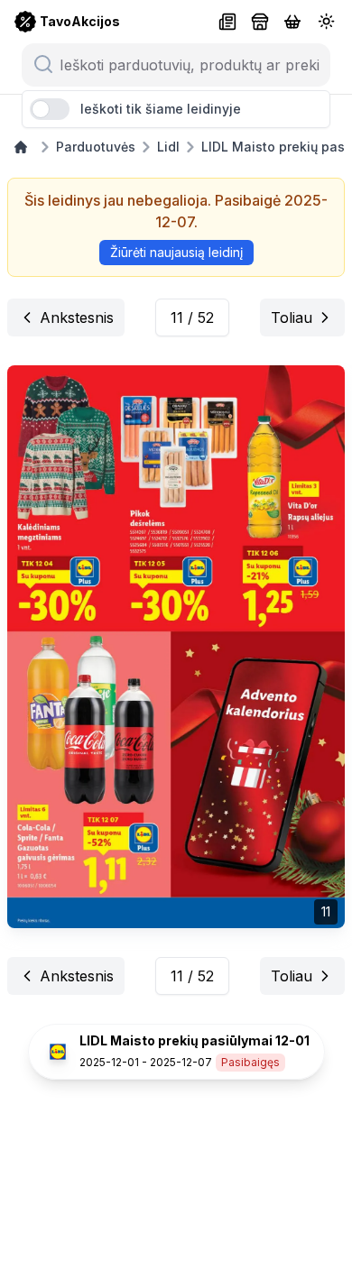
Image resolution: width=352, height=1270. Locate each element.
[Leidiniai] (227, 22)
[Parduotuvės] (260, 22)
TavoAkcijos (80, 21)
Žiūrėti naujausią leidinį (176, 252)
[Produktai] (292, 22)
